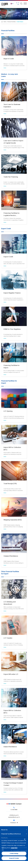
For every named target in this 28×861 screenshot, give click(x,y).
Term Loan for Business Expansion (12, 105)
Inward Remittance (10, 747)
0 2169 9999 (14, 810)
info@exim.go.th (14, 815)
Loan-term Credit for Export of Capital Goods (13, 141)
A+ (18, 4)
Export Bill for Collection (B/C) (12, 711)
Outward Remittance (11, 556)
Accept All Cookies (14, 858)
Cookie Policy (14, 848)
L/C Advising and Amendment (10, 603)
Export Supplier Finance (12, 293)
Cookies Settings (14, 853)
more (5, 68)
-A (16, 3)
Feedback (13, 823)
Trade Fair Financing (11, 177)
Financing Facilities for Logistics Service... (12, 214)
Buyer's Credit (9, 58)
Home (5, 22)
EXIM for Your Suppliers (12, 329)
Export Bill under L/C (11, 674)
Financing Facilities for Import (12, 366)
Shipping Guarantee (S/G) (12, 520)
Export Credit (8, 257)
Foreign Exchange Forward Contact (13, 784)
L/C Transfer (8, 638)
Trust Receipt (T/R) (10, 483)
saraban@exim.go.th (14, 817)
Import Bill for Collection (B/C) (12, 448)
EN (12, 3)
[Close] (24, 839)
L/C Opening (8, 411)
